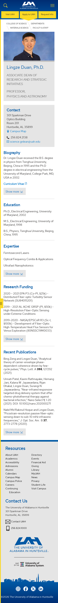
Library (35, 469)
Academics (11, 458)
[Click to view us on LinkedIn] (41, 588)
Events (35, 458)
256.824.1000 (19, 528)
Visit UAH (10, 14)
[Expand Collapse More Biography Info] (15, 191)
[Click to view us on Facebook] (25, 588)
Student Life (38, 484)
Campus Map (17, 131)
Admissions (11, 466)
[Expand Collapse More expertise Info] (15, 273)
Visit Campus (38, 488)
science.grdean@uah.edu (25, 141)
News (34, 477)
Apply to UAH (28, 14)
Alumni (9, 469)
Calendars (11, 473)
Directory (36, 455)
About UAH (11, 455)
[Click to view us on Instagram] (18, 588)
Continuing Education (12, 490)
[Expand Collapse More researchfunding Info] (15, 338)
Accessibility (12, 462)
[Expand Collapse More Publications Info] (15, 432)
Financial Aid (38, 462)
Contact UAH (18, 521)
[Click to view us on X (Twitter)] (33, 588)
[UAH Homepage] (29, 7)
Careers (9, 484)
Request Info (47, 14)
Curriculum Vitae (14, 184)
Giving (35, 466)
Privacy (35, 481)
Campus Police (13, 481)
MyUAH (35, 473)
